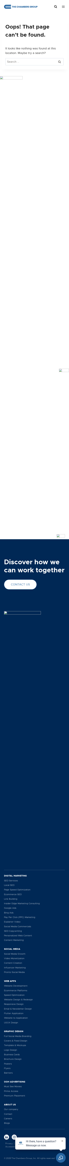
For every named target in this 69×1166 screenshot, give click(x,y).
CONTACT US (20, 584)
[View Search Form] (56, 7)
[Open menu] (62, 6)
